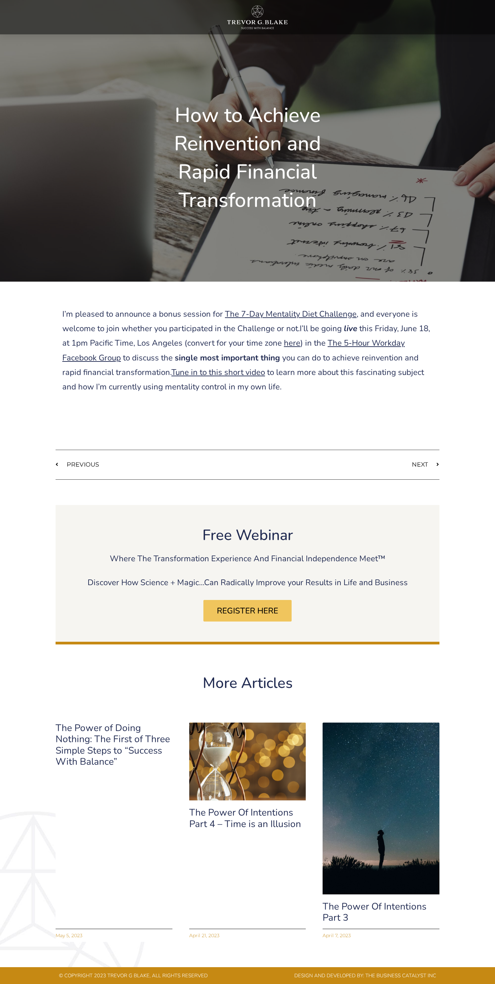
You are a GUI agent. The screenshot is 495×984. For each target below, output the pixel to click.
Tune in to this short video (218, 372)
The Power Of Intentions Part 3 (374, 912)
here (292, 343)
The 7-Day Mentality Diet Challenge (291, 314)
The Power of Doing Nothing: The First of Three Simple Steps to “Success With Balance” (113, 745)
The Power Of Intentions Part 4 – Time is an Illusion (245, 818)
